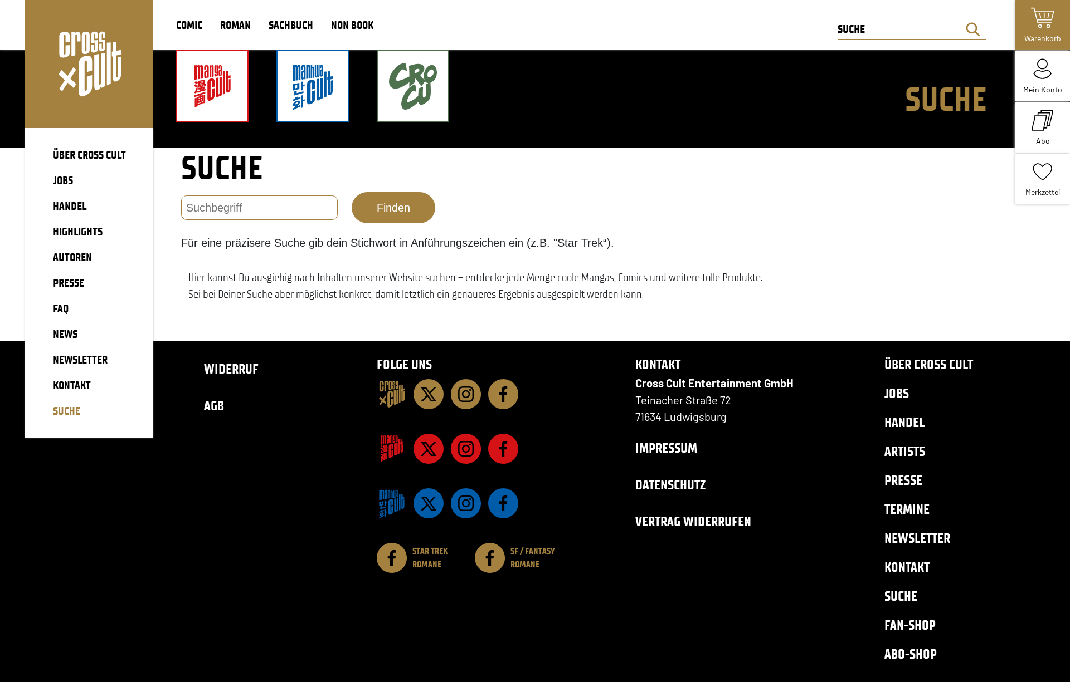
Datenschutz (670, 485)
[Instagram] (466, 394)
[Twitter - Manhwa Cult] (429, 503)
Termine (907, 509)
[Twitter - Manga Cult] (429, 448)
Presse (903, 480)
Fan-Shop (910, 625)
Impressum (666, 448)
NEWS (65, 334)
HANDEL (69, 206)
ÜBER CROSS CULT (89, 154)
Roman (235, 25)
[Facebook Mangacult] (503, 448)
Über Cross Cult (928, 364)
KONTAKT (72, 385)
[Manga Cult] (392, 448)
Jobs (896, 393)
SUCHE (66, 411)
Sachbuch (291, 25)
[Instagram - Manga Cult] (466, 448)
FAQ (61, 308)
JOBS (63, 180)
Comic (189, 25)
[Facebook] (503, 394)
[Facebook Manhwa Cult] (503, 503)
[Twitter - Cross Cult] (429, 394)
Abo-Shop (910, 654)
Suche (900, 596)
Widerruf (231, 369)
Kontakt (907, 567)
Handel (904, 422)
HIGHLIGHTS (78, 231)
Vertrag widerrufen (693, 521)
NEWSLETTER (80, 359)
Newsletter (917, 538)
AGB (214, 406)
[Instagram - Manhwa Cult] (466, 503)
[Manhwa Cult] (392, 503)
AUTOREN (72, 257)
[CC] (392, 394)
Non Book (352, 25)
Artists (904, 451)
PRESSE (68, 283)
